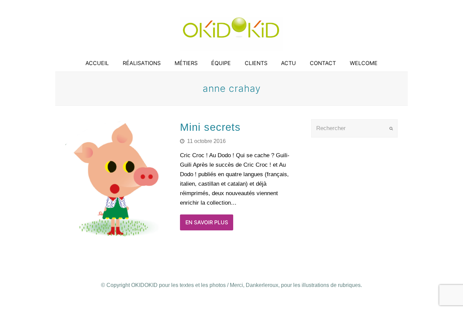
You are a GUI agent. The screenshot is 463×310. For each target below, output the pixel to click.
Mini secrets (210, 127)
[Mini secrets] (118, 179)
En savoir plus (206, 222)
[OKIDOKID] (231, 34)
